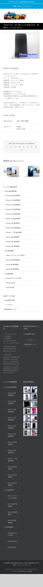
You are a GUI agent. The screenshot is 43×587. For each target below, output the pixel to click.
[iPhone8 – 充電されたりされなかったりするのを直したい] (26, 389)
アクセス (9, 305)
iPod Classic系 (10, 283)
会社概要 (7, 563)
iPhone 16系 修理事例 (13, 196)
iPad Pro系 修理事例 (12, 269)
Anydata (29, 571)
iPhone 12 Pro (21, 129)
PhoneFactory (22, 571)
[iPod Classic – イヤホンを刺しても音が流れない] (26, 432)
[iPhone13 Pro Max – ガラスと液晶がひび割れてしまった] (34, 396)
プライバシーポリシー (24, 565)
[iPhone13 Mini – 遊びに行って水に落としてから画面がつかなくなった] (34, 425)
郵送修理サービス (11, 309)
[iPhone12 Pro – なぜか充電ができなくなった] (34, 432)
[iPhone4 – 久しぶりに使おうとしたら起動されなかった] (26, 411)
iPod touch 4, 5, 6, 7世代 (13, 278)
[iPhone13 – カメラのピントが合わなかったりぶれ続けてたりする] (26, 418)
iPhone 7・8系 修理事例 (14, 232)
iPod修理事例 (9, 274)
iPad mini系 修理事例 (13, 260)
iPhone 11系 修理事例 (13, 219)
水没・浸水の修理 (23, 121)
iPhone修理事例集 (11, 191)
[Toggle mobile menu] (38, 12)
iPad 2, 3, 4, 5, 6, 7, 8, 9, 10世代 (15, 255)
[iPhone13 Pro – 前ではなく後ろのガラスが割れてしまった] (26, 396)
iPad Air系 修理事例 (12, 265)
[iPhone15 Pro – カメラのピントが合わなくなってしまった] (34, 389)
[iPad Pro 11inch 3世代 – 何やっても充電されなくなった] (34, 411)
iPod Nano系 (10, 287)
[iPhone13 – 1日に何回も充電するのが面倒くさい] (34, 418)
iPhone (19, 127)
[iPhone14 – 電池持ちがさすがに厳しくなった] (26, 425)
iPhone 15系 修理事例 (13, 200)
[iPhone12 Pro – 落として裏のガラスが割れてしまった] (34, 404)
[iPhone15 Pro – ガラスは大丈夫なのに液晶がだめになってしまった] (26, 404)
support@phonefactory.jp (26, 2)
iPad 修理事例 (9, 251)
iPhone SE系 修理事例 (13, 228)
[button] (5, 171)
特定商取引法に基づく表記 (19, 563)
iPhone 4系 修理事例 (12, 246)
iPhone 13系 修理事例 (13, 209)
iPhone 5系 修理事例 (12, 242)
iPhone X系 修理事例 (13, 223)
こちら (19, 92)
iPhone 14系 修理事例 (13, 205)
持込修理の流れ (10, 300)
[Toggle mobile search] (34, 12)
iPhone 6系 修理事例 (12, 237)
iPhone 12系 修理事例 (13, 214)
